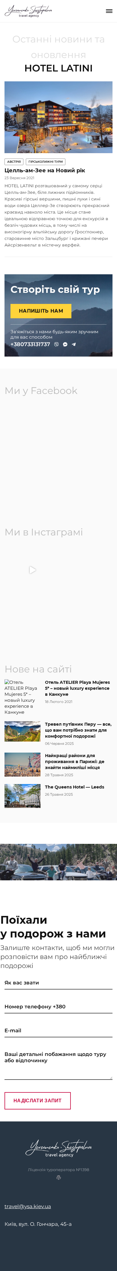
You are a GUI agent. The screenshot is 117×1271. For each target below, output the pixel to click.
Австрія (14, 162)
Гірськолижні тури (45, 162)
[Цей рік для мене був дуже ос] (85, 570)
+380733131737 (30, 344)
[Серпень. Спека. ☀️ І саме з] (32, 622)
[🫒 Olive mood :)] (85, 622)
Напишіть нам (41, 311)
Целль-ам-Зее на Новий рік (44, 170)
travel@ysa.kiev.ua (27, 1206)
